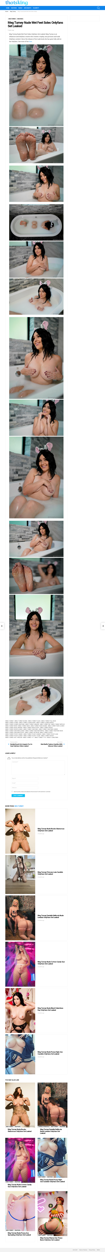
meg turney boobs (21, 721)
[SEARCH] (98, 8)
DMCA (98, 1250)
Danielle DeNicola (43, 1126)
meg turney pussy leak (50, 734)
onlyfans (55, 737)
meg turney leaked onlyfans (15, 724)
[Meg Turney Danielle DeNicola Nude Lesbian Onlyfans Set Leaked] (20, 917)
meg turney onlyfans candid (49, 729)
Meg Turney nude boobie (39, 726)
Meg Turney (19, 806)
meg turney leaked (12, 722)
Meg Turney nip (46, 724)
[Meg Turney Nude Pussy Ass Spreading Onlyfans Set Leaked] (20, 1211)
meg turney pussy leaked (14, 735)
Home (7, 8)
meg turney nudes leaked (14, 729)
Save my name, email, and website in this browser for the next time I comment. (32, 791)
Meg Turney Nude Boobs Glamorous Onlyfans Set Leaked (51, 830)
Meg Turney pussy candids (33, 734)
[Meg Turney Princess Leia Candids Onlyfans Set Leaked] (20, 874)
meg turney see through (14, 737)
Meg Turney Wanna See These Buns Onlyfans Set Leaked (51, 1239)
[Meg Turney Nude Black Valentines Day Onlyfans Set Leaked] (20, 1010)
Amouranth (27, 8)
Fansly (20, 8)
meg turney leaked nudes (45, 722)
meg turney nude (24, 726)
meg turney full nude (49, 721)
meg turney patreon (32, 732)
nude (49, 737)
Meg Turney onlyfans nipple (35, 730)
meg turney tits (40, 737)
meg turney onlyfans (31, 729)
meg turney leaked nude (28, 722)
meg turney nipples (58, 724)
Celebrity (36, 8)
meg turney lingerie (32, 724)
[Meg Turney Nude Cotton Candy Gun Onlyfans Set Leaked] (20, 964)
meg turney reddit (48, 735)
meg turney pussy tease (32, 735)
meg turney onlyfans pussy (15, 732)
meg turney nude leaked (56, 726)
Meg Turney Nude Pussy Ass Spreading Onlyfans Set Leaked (19, 1234)
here (30, 41)
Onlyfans (14, 8)
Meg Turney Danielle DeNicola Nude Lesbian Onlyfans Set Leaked (51, 916)
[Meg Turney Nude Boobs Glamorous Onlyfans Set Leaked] (20, 831)
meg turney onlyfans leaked (15, 730)
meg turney (10, 721)
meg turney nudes (47, 727)
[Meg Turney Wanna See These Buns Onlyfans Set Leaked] (52, 1213)
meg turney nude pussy (31, 727)
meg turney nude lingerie (14, 727)
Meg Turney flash (34, 721)
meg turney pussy (47, 732)
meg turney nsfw (11, 726)
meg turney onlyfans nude (54, 730)
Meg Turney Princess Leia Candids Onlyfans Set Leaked (50, 873)
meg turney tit (29, 737)
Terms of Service (83, 1250)
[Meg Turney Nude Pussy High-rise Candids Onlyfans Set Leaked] (20, 1054)
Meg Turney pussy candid (14, 734)
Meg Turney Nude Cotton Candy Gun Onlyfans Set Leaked (51, 963)
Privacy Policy (92, 1250)
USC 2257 (75, 1250)
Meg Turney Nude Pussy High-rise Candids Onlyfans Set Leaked (50, 1053)
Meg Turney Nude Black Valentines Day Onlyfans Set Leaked (50, 1009)
